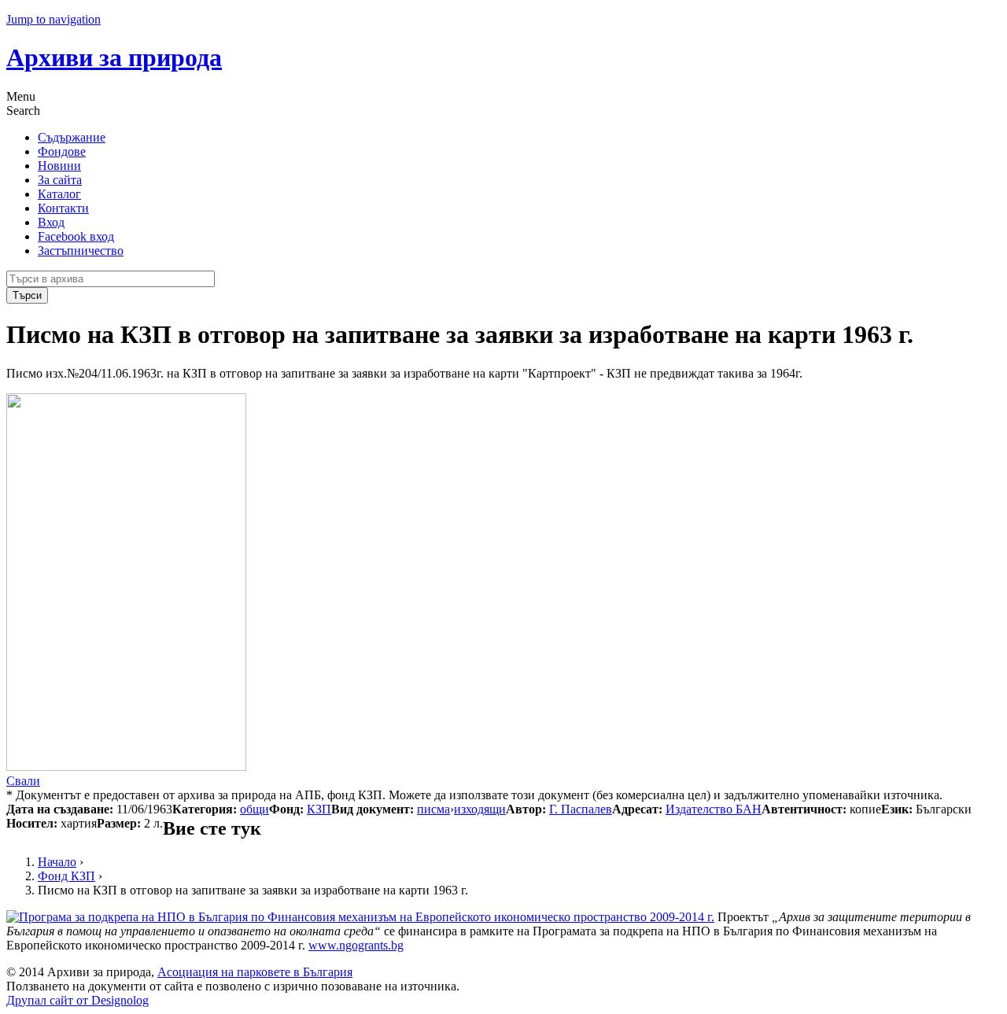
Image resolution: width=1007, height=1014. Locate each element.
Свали (23, 780)
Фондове (62, 151)
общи (254, 809)
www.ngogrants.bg (356, 945)
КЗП (319, 809)
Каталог (59, 194)
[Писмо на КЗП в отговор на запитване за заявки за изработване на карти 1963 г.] (126, 766)
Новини (59, 165)
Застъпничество (81, 250)
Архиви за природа (114, 57)
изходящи (480, 809)
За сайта (60, 179)
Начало (57, 861)
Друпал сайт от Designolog (77, 1000)
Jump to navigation (53, 19)
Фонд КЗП (66, 876)
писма (433, 809)
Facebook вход (76, 236)
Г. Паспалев (580, 809)
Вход (51, 222)
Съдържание (71, 137)
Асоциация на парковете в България (254, 972)
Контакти (63, 208)
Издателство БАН (714, 809)
